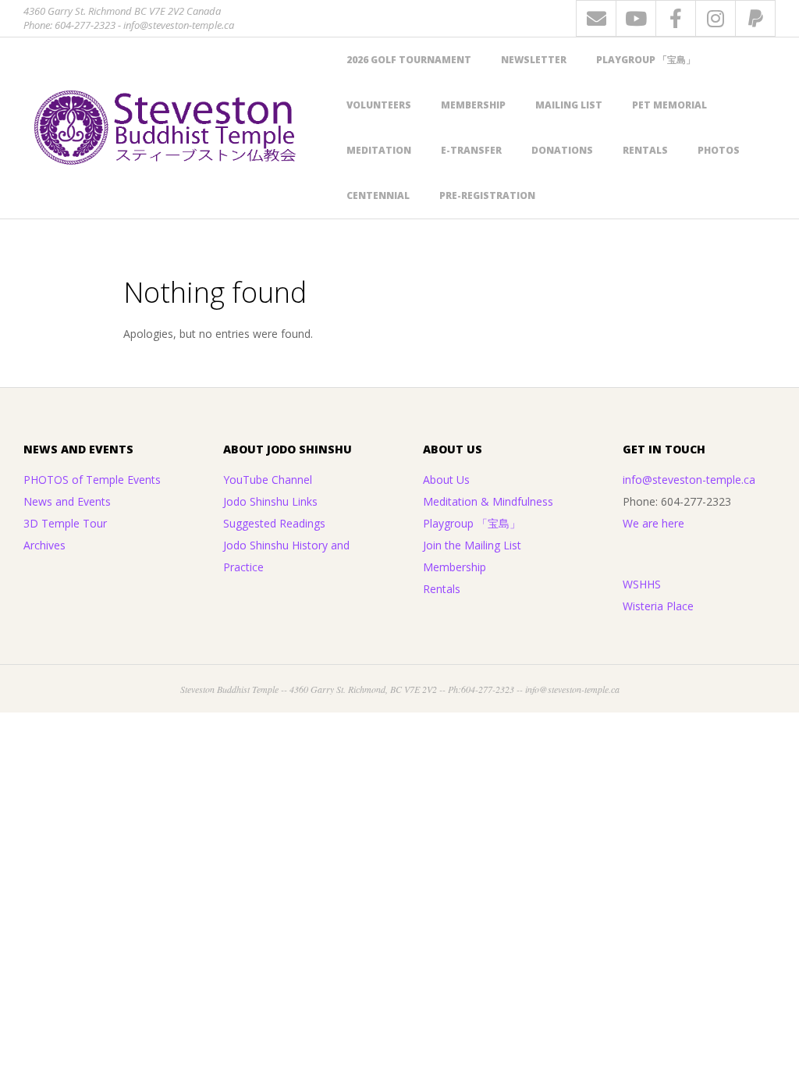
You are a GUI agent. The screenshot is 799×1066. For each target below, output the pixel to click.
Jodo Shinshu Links (270, 501)
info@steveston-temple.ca (689, 479)
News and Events (67, 501)
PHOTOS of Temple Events (92, 479)
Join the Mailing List (472, 545)
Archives (44, 545)
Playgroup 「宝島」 (645, 59)
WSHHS (642, 584)
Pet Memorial (669, 105)
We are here (653, 523)
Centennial (378, 195)
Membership (473, 105)
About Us (446, 479)
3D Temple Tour (65, 523)
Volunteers (378, 105)
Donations (562, 150)
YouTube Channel (267, 479)
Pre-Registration (487, 195)
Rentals (645, 150)
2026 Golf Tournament (408, 59)
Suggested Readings (274, 523)
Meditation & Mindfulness (488, 501)
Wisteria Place (658, 606)
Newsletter (533, 59)
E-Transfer (471, 150)
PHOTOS (719, 150)
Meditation (378, 150)
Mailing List (568, 105)
